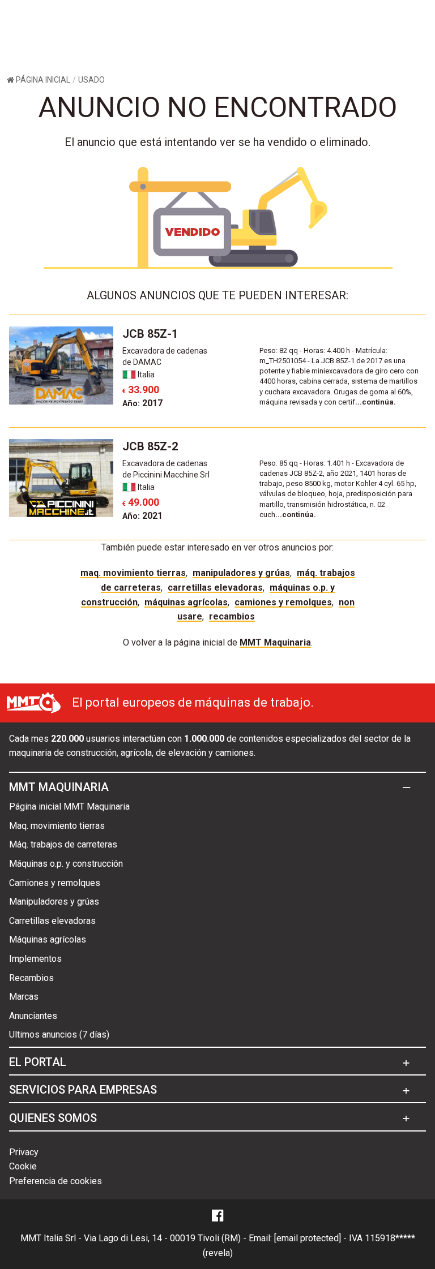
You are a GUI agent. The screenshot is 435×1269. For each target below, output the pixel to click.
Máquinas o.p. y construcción (66, 863)
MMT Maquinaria (275, 642)
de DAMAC (141, 362)
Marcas (24, 996)
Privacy (24, 1152)
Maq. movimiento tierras (133, 572)
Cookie (23, 1166)
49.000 (140, 502)
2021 (142, 515)
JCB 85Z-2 (150, 446)
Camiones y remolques (283, 602)
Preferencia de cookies (55, 1181)
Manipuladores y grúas (241, 572)
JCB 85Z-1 (150, 334)
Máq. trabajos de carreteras (63, 844)
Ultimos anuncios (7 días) (59, 1034)
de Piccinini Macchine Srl (166, 474)
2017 (142, 403)
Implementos (35, 958)
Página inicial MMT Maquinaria (69, 806)
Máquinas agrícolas (186, 602)
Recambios (232, 616)
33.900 (140, 389)
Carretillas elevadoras (215, 587)
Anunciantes (33, 1015)
